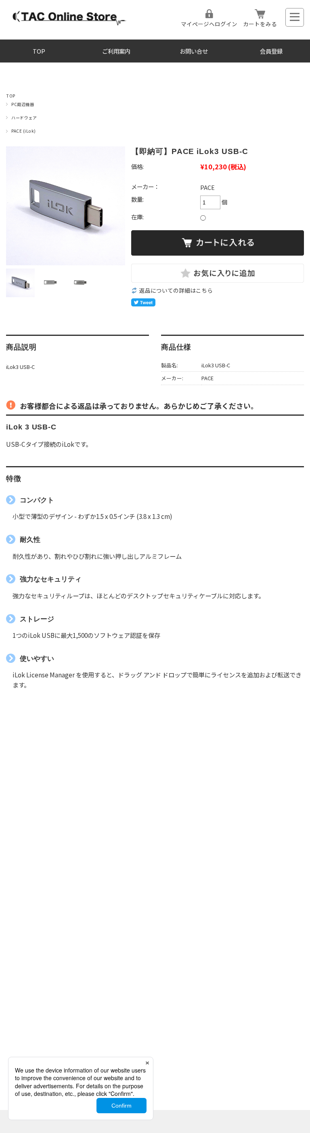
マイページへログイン (209, 24)
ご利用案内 (116, 51)
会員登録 (271, 51)
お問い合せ (194, 51)
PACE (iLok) (23, 131)
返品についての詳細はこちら (176, 290)
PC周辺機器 (22, 104)
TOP (39, 51)
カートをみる (260, 24)
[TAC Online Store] (70, 25)
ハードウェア (24, 118)
